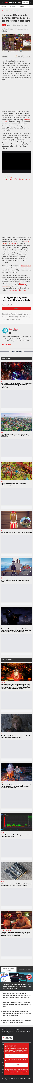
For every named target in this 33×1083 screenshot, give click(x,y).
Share (5, 56)
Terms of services (21, 313)
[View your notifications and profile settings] (15, 2)
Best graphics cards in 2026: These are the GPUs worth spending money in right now (17, 1004)
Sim (8, 11)
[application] (16, 161)
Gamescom (13, 6)
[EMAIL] (10, 333)
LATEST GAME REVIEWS (24, 969)
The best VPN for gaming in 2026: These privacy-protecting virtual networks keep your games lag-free (17, 986)
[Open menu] (3, 2)
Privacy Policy (22, 1070)
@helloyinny (8, 177)
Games (3, 11)
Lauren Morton (12, 25)
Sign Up (16, 1065)
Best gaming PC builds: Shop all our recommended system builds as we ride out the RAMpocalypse (17, 1013)
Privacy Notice (22, 314)
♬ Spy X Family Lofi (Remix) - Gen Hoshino (17, 179)
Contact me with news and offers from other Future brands (17, 1060)
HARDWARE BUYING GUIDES (8, 969)
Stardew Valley (14, 11)
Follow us (20, 56)
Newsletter (28, 56)
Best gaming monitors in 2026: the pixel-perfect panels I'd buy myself (17, 1021)
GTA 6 (22, 6)
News (3, 25)
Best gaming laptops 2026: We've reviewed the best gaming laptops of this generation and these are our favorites (17, 995)
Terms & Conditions (15, 1071)
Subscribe (25, 2)
